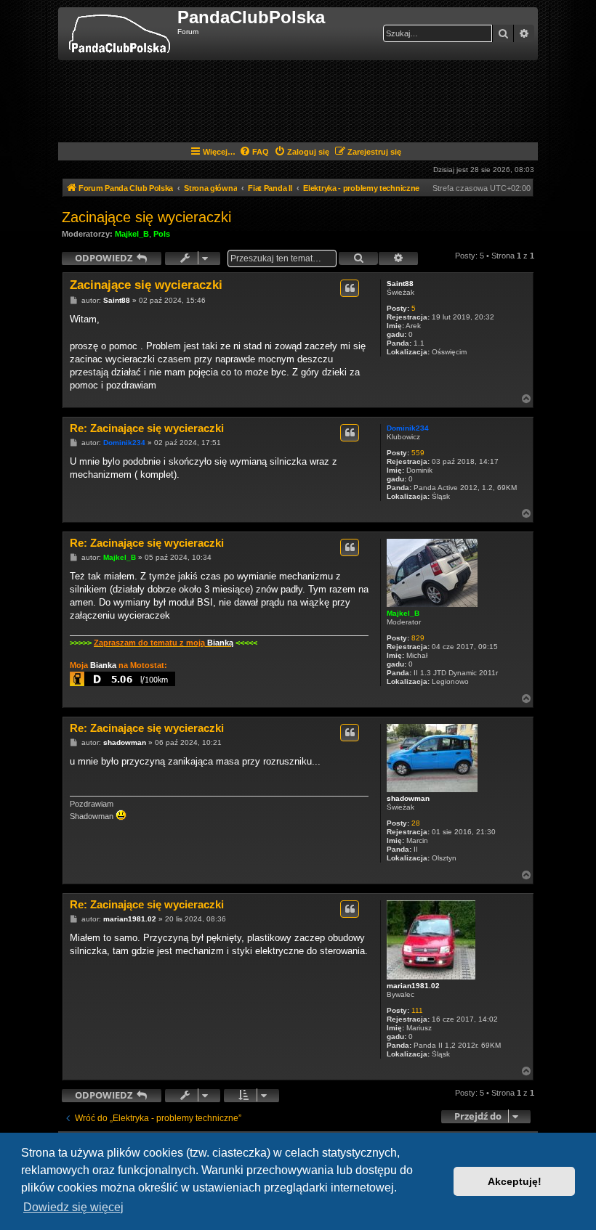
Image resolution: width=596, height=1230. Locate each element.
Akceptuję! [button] (514, 1181)
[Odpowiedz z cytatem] (349, 288)
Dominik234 (408, 428)
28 (415, 823)
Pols (161, 233)
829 (417, 638)
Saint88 (400, 284)
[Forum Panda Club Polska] (119, 34)
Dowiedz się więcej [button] (73, 1207)
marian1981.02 (413, 986)
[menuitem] (254, 151)
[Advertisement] (326, 100)
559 (417, 453)
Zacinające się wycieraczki (146, 217)
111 (417, 1010)
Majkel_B (132, 233)
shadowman (408, 798)
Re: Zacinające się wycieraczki (147, 428)
